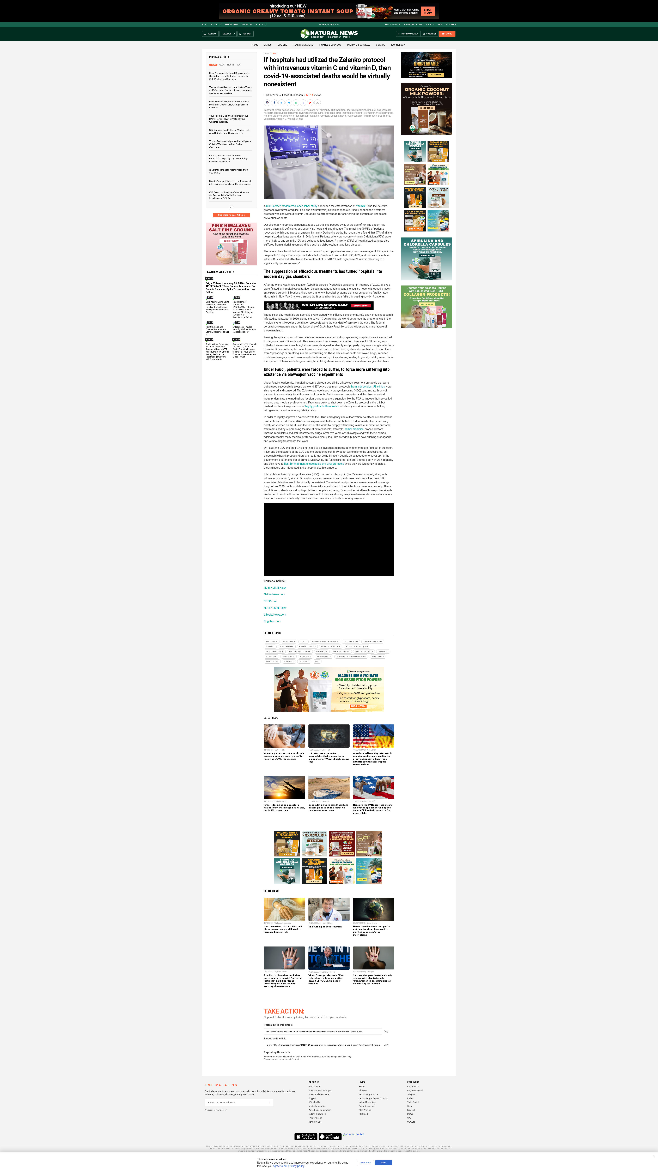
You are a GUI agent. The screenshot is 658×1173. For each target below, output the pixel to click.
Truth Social (413, 1102)
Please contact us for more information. (283, 1059)
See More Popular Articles (231, 215)
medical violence (273, 115)
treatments (384, 115)
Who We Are (314, 1086)
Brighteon (216, 24)
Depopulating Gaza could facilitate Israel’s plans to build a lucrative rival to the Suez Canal (328, 807)
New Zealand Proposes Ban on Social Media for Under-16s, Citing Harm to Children (229, 104)
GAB (409, 1118)
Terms (282, 1146)
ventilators (269, 118)
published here (300, 1151)
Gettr (409, 1106)
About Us (430, 24)
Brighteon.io (413, 1086)
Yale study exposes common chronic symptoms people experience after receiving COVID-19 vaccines (284, 756)
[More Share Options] (317, 102)
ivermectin (369, 112)
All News (363, 1090)
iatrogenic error (333, 112)
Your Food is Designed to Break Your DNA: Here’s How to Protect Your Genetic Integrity (228, 118)
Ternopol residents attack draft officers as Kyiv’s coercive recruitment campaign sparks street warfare (230, 90)
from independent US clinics (368, 386)
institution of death (352, 112)
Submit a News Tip (317, 1114)
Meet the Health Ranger (320, 1090)
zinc (300, 118)
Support (312, 1098)
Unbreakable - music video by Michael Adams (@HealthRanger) (244, 329)
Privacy (275, 1146)
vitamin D (292, 118)
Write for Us (314, 1102)
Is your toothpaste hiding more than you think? (228, 171)
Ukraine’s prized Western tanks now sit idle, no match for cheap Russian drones (230, 182)
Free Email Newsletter (319, 1094)
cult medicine (338, 110)
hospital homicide (291, 112)
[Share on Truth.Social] (303, 102)
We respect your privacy (216, 1110)
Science (380, 45)
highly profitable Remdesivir (322, 406)
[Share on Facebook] (274, 102)
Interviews (247, 24)
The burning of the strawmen (325, 926)
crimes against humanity (316, 110)
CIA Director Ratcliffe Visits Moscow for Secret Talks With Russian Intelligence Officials (229, 195)
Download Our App (413, 24)
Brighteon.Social (415, 1090)
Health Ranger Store (368, 1094)
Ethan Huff (326, 750)
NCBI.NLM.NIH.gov (275, 587)
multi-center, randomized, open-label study (291, 206)
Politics (267, 45)
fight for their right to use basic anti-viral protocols (313, 463)
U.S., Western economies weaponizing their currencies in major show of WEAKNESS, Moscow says (328, 757)
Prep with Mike (231, 24)
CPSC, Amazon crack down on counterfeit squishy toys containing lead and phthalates (228, 158)
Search (452, 24)
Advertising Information (320, 1110)
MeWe (410, 1114)
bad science (288, 110)
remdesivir (325, 115)
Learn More (365, 1163)
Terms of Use (315, 1122)
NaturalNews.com (274, 594)
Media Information (317, 1106)
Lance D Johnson (292, 95)
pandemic (288, 115)
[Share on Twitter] (281, 102)
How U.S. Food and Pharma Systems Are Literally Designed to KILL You (217, 331)
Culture (282, 45)
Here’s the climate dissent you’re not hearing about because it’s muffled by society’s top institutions (371, 930)
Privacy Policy (315, 1118)
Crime (275, 53)
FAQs (440, 24)
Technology (398, 45)
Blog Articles (365, 1110)
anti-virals (275, 110)
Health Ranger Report (218, 271)
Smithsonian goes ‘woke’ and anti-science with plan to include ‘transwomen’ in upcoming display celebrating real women (372, 979)
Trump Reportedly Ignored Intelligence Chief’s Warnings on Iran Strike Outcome (230, 144)
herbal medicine (272, 112)
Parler (410, 1098)
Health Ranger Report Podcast (373, 1098)
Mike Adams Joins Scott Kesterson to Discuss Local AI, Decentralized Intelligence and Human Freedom (217, 307)
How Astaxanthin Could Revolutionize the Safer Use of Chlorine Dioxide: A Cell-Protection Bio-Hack (229, 76)
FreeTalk (411, 1110)
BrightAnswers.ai (392, 24)
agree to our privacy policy (288, 1166)
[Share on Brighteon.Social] (267, 102)
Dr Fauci (371, 110)
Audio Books (261, 24)
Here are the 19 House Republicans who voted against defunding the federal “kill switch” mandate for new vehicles (372, 808)
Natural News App (367, 1102)
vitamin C (281, 118)
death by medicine (356, 110)
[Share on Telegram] (289, 102)
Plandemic (300, 115)
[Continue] (269, 1102)
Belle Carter (371, 750)
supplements (339, 115)
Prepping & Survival (358, 45)
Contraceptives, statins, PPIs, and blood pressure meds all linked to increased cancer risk (283, 929)
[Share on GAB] (296, 102)
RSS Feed (363, 1114)
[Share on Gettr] (310, 102)
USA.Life (411, 1122)
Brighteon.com (272, 621)
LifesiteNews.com (275, 614)
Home (205, 24)
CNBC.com (270, 601)
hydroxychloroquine (313, 112)
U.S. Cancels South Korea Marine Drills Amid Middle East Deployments (229, 131)
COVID (299, 110)
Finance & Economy (330, 45)
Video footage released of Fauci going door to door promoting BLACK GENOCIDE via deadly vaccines (326, 979)
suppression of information (362, 115)
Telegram (411, 1094)
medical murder (384, 112)
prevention (313, 115)
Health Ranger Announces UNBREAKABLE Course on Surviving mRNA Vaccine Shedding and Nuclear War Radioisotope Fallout (243, 309)
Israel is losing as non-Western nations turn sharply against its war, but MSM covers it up (284, 807)
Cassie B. (281, 750)
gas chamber (384, 110)
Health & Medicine (303, 45)
